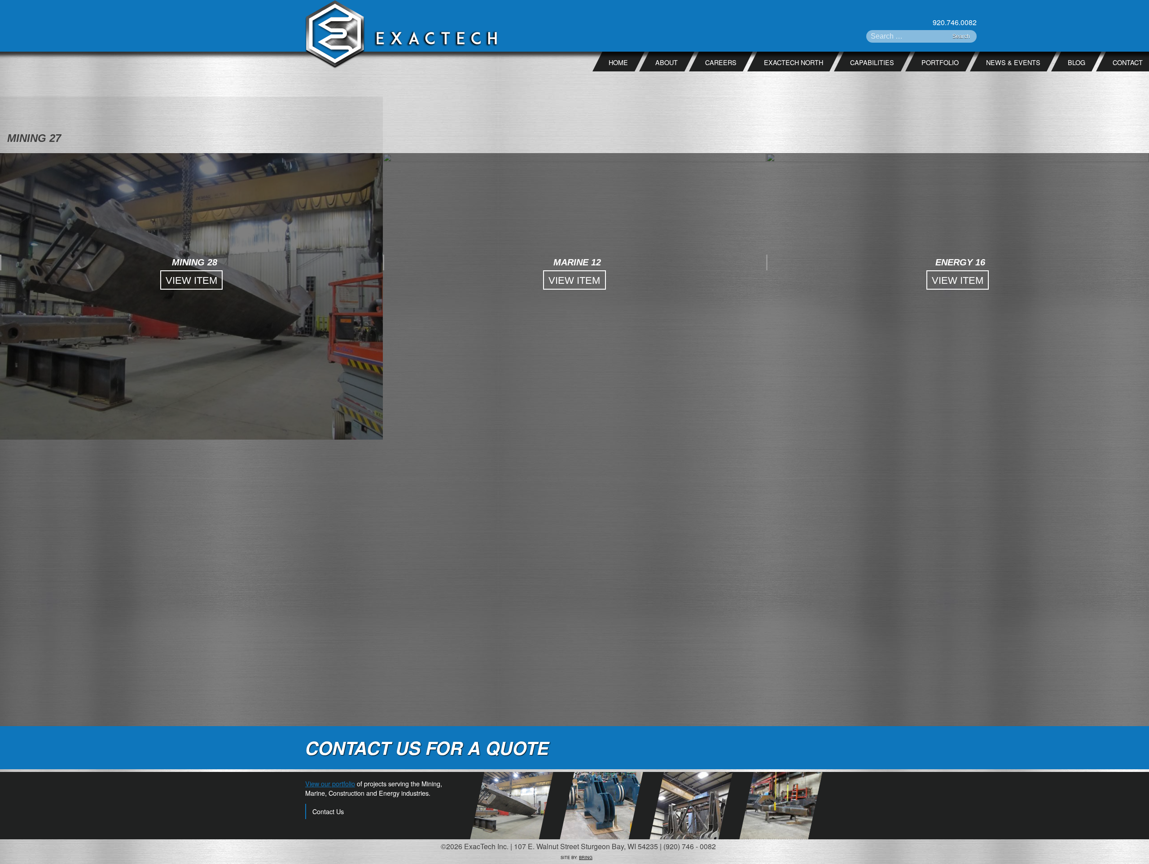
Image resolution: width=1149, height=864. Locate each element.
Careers (721, 62)
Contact (1128, 62)
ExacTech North (793, 62)
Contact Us (328, 811)
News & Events (1013, 62)
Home (618, 62)
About (666, 62)
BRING (585, 857)
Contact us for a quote (427, 747)
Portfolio (940, 62)
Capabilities (872, 62)
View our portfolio (330, 783)
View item (191, 280)
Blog (1076, 62)
